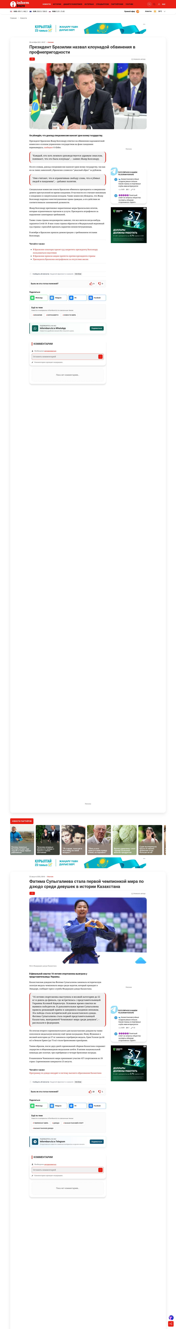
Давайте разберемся (72, 4)
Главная (13, 18)
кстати (50, 877)
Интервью (89, 4)
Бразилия (38, 315)
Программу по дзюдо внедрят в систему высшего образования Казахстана (65, 1073)
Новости (47, 4)
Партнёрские (117, 4)
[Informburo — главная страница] (20, 4)
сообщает (48, 147)
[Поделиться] (171, 1324)
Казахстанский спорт (74, 1123)
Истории (57, 4)
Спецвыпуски (102, 4)
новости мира (70, 315)
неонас (51, 42)
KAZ (163, 4)
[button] (155, 11)
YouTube (129, 4)
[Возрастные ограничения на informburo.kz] (149, 4)
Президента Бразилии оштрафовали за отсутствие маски (60, 259)
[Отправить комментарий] (100, 357)
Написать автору (139, 59)
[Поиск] (153, 4)
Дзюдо (56, 1123)
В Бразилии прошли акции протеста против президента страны (64, 256)
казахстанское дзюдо (43, 1128)
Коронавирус (53, 315)
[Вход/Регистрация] (158, 4)
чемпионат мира (41, 1123)
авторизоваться (50, 351)
